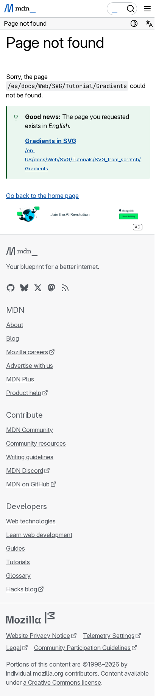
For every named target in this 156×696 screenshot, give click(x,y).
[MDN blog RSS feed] (65, 287)
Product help (23, 393)
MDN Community (29, 430)
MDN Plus (20, 379)
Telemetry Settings (108, 635)
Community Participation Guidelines (82, 647)
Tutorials (18, 562)
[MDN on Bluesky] (24, 287)
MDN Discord (24, 470)
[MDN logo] (21, 251)
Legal (13, 647)
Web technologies (31, 521)
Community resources (36, 443)
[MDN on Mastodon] (51, 287)
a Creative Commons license (62, 682)
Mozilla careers (27, 352)
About (14, 325)
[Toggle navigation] (147, 8)
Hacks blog (21, 589)
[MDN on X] (37, 287)
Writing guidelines (29, 457)
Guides (15, 548)
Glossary (18, 575)
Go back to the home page (42, 195)
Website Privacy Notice (38, 635)
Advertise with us (29, 365)
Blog (12, 338)
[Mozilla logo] (30, 617)
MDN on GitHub (28, 484)
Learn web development (39, 535)
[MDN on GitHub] (10, 287)
